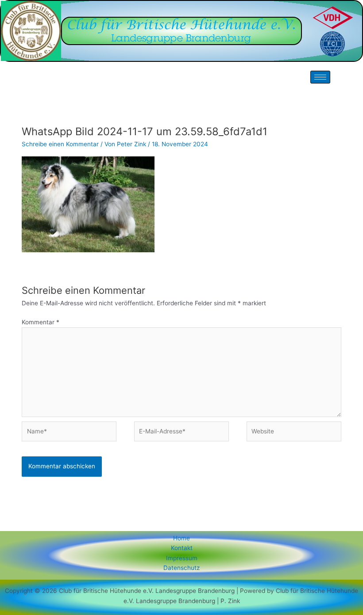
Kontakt (182, 547)
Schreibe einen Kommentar (60, 144)
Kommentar (40, 322)
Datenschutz (181, 567)
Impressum (181, 558)
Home (181, 538)
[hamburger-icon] (320, 77)
